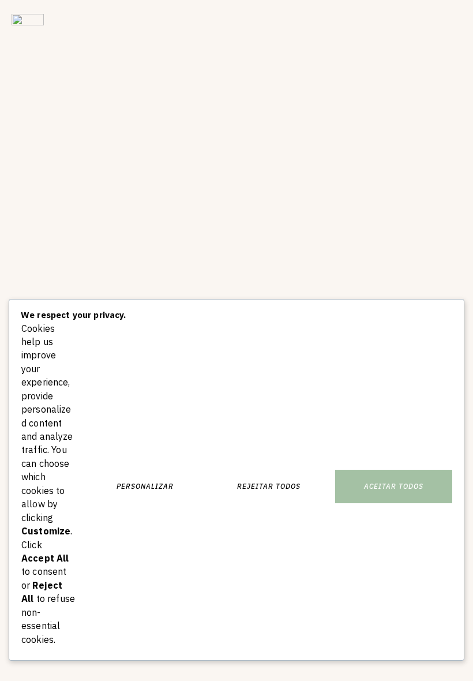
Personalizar (145, 486)
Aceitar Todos (393, 486)
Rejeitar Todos (269, 486)
